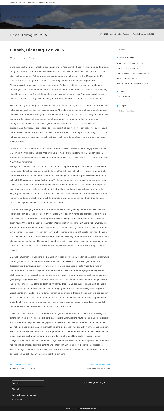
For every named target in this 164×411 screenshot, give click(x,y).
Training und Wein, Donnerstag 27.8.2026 (133, 73)
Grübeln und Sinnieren (25, 16)
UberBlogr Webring (94, 383)
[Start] (101, 34)
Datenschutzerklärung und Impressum (41, 2)
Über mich (22, 2)
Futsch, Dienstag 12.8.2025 (143, 34)
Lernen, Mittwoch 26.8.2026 (127, 78)
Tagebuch (37, 59)
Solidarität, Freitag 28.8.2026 (128, 68)
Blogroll (15, 389)
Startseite (13, 2)
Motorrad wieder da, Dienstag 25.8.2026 (132, 83)
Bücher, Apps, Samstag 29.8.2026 (130, 63)
